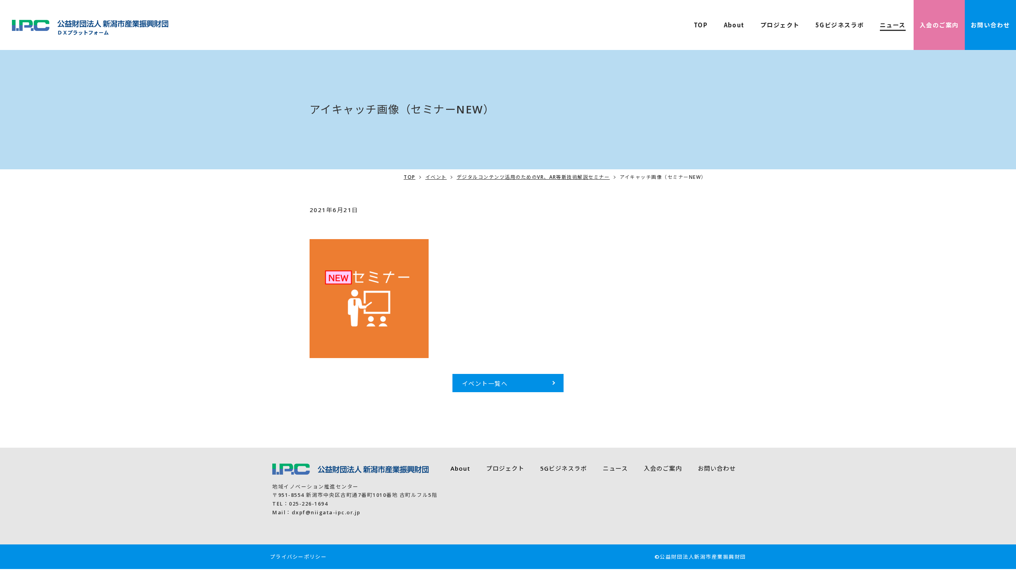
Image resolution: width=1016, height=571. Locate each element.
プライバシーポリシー (298, 556)
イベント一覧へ (485, 383)
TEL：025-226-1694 (300, 503)
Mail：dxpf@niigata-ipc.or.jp (316, 512)
